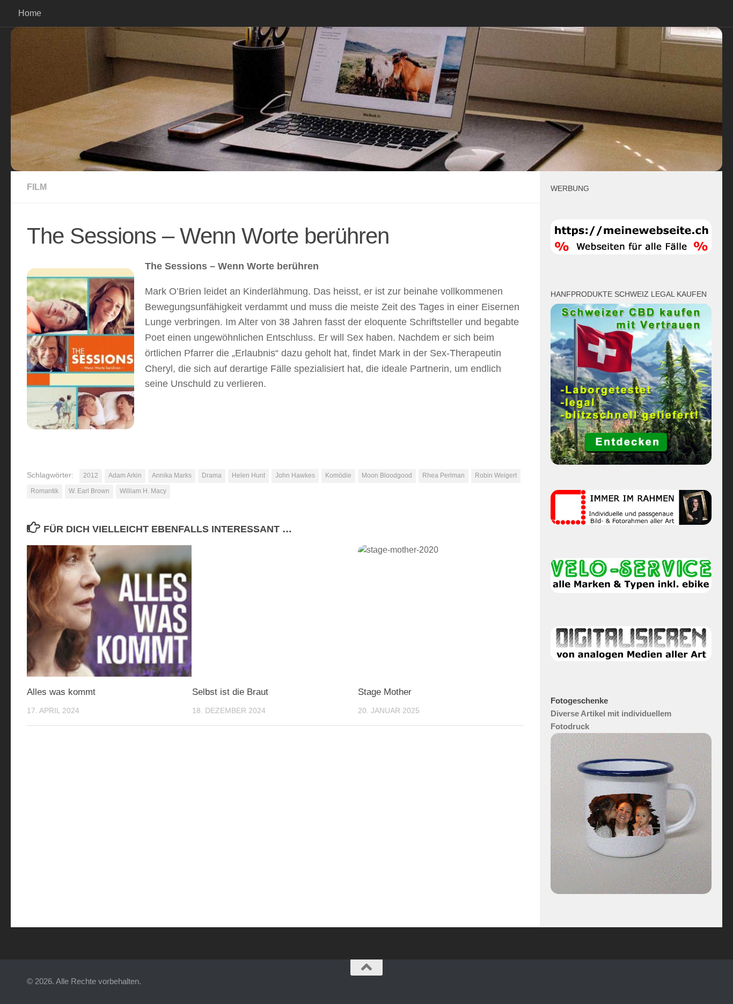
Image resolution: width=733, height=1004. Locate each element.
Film (37, 187)
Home (29, 13)
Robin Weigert (496, 475)
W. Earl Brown (89, 491)
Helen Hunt (248, 475)
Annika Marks (172, 475)
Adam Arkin (125, 475)
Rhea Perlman (443, 475)
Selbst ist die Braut (230, 692)
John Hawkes (295, 475)
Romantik (44, 491)
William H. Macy (143, 491)
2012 (90, 475)
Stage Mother (385, 692)
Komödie (338, 475)
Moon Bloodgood (387, 475)
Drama (212, 475)
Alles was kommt (61, 692)
